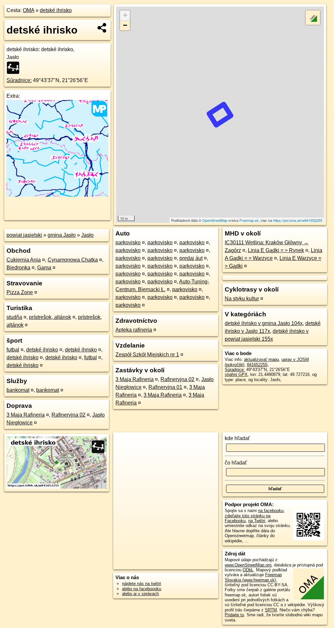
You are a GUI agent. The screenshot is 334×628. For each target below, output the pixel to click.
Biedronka (18, 267)
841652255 (257, 364)
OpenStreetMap (214, 220)
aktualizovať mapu (261, 359)
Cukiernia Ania (24, 260)
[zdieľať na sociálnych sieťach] (102, 27)
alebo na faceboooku (141, 588)
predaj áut (191, 258)
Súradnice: (19, 80)
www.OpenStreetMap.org (248, 565)
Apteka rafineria (133, 330)
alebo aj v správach (140, 593)
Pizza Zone (20, 292)
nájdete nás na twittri (141, 583)
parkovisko (128, 242)
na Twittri (256, 520)
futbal (13, 349)
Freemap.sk (249, 220)
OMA (28, 10)
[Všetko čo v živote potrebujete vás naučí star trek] (57, 195)
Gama (44, 267)
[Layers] (313, 17)
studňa (14, 317)
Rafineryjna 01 (165, 387)
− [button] (125, 25)
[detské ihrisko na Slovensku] (15, 68)
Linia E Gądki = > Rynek (276, 250)
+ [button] (125, 15)
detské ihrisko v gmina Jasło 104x (264, 323)
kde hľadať (237, 438)
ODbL (248, 569)
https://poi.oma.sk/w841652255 (297, 220)
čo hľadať (236, 462)
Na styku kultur (242, 298)
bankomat (18, 390)
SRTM (271, 609)
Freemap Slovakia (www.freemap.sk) (253, 577)
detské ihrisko (56, 10)
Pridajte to (234, 614)
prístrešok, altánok (50, 317)
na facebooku (270, 510)
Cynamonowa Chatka (73, 260)
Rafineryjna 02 (68, 415)
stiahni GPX (236, 374)
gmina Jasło (62, 235)
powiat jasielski (24, 235)
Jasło (87, 235)
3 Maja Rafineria (26, 415)
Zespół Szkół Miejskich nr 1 (147, 354)
